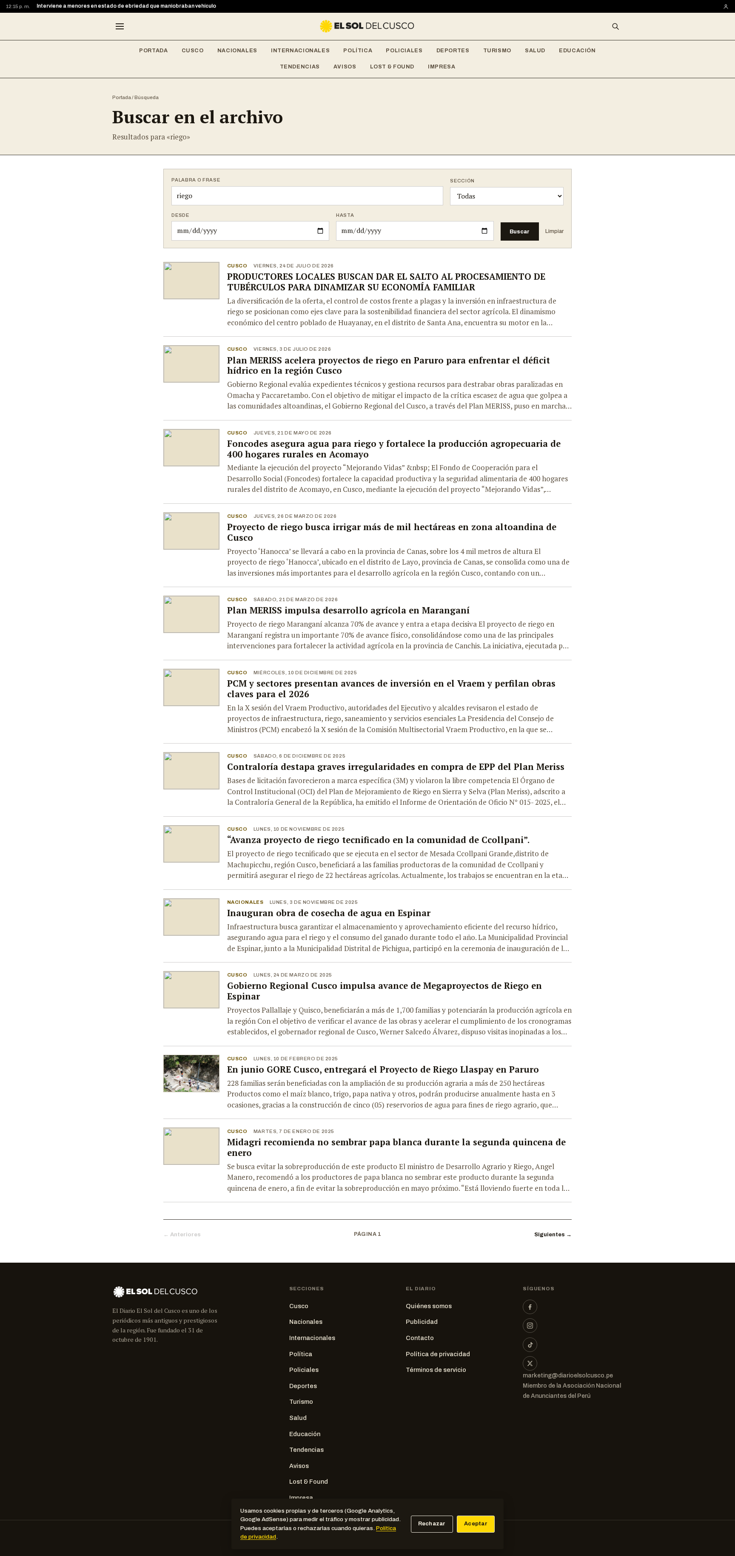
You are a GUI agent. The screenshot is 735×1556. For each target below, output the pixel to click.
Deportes (453, 51)
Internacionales (300, 51)
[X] (530, 1363)
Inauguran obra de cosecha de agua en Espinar (328, 913)
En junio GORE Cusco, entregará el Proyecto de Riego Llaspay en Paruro (383, 1069)
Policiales (404, 51)
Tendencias (300, 67)
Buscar (520, 231)
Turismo (497, 51)
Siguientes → (553, 1234)
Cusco (193, 51)
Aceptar (475, 1524)
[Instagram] (530, 1325)
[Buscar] (615, 26)
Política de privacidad (438, 1354)
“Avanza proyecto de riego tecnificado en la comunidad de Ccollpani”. (378, 840)
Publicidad (422, 1321)
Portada (153, 51)
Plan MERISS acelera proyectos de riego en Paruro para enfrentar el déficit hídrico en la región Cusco (388, 366)
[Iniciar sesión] (726, 6)
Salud (535, 51)
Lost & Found (392, 67)
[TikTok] (530, 1344)
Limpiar (554, 231)
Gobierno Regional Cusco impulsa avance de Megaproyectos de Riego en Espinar (384, 991)
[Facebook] (530, 1307)
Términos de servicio (436, 1369)
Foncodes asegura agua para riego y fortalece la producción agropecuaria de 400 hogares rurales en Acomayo (394, 449)
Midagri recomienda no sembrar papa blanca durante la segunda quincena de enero (396, 1147)
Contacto (420, 1338)
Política (357, 51)
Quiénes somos (429, 1306)
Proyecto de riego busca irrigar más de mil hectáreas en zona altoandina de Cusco (391, 532)
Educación (577, 51)
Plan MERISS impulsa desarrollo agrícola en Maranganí (348, 610)
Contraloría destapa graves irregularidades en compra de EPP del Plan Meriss (395, 766)
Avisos (344, 67)
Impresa (441, 67)
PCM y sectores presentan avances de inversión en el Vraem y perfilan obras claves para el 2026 (391, 689)
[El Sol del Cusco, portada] (367, 26)
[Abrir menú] (119, 26)
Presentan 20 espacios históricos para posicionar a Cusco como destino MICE (135, 6)
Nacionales (237, 51)
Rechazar (432, 1524)
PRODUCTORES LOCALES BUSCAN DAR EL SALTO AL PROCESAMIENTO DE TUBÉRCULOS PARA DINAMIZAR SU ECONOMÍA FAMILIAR (386, 282)
